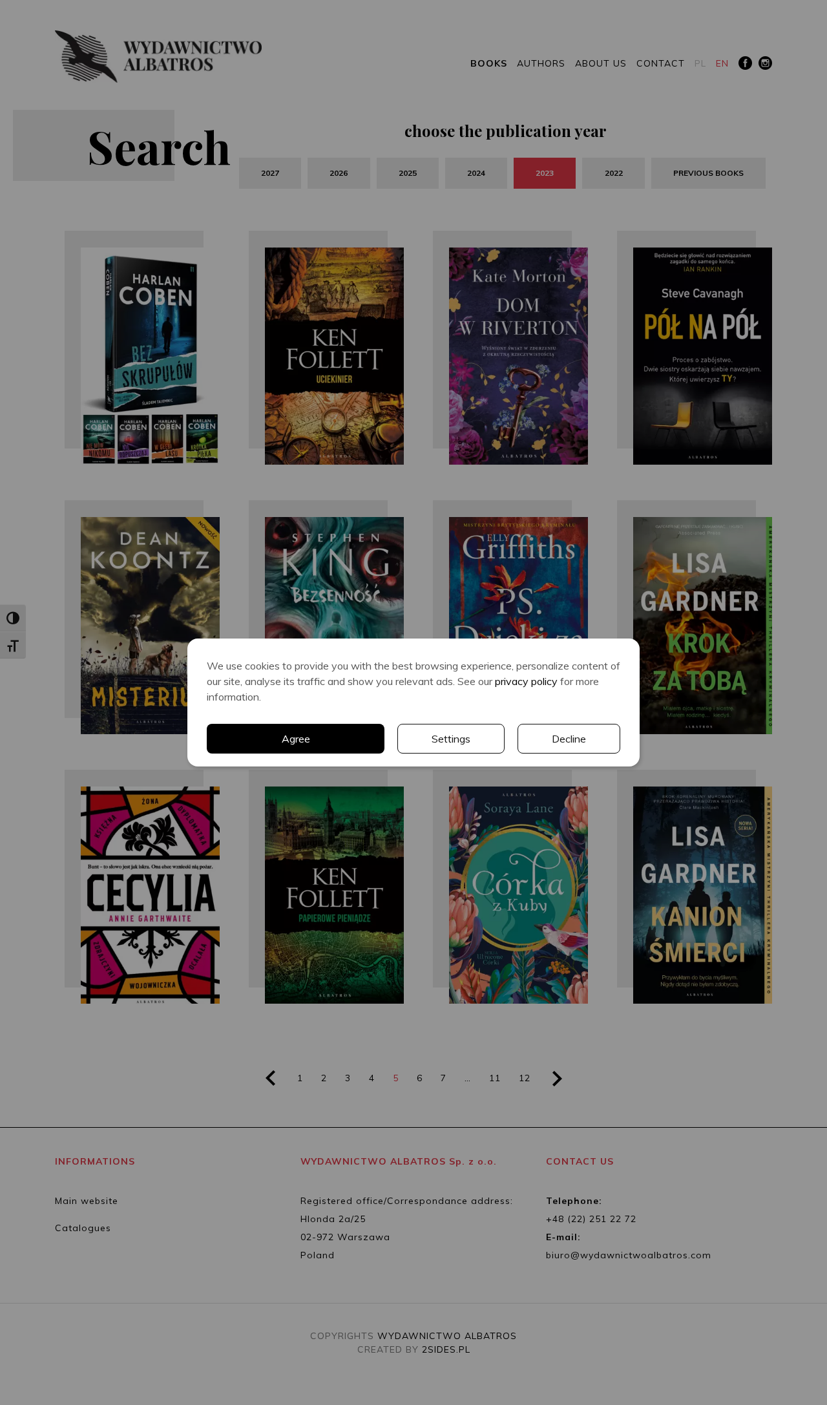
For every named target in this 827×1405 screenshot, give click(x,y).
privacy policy (526, 681)
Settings (451, 738)
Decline (569, 738)
